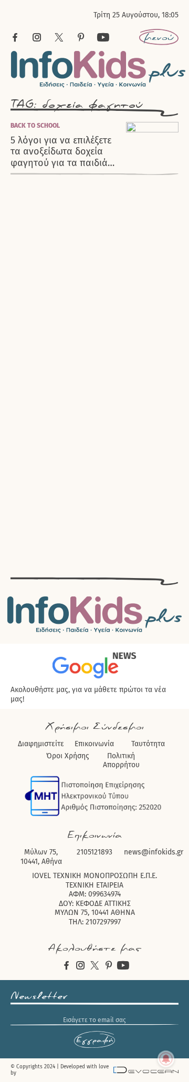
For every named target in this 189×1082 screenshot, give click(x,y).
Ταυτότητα (148, 743)
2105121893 (94, 852)
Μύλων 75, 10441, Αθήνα (41, 857)
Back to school (35, 125)
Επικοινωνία (94, 743)
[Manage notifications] (166, 1058)
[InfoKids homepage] (98, 69)
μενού (159, 37)
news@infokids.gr (153, 852)
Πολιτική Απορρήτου (121, 760)
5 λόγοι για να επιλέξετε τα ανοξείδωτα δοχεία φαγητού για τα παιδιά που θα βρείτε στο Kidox (63, 152)
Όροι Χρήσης (67, 755)
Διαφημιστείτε (41, 743)
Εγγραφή (94, 1040)
